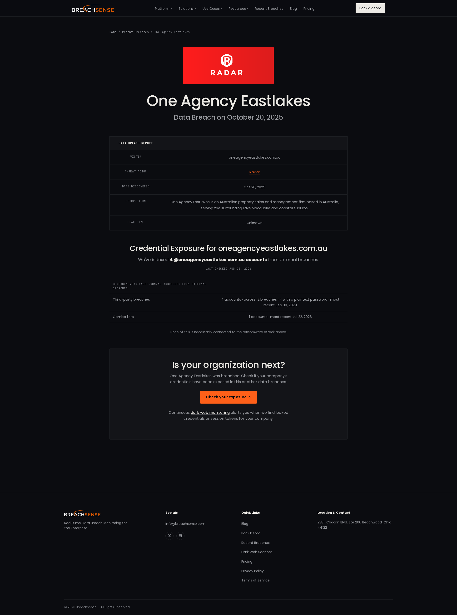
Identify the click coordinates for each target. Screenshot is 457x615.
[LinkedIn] (180, 536)
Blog (293, 8)
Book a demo (370, 8)
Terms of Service (255, 580)
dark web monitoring (210, 412)
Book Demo (250, 533)
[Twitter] (169, 536)
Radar (254, 172)
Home (113, 32)
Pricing (308, 8)
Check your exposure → (228, 397)
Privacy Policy (252, 571)
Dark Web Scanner (256, 552)
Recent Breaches (269, 8)
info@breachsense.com (185, 523)
